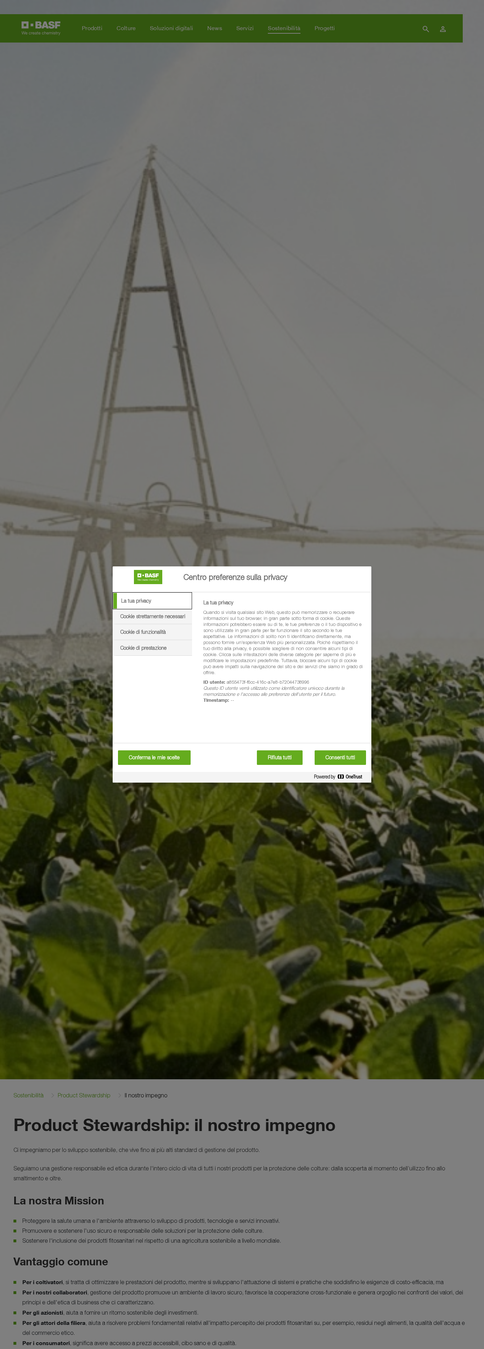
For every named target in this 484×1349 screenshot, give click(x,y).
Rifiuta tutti (280, 757)
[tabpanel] (284, 655)
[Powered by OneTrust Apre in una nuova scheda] (341, 778)
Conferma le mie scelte (154, 757)
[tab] (152, 601)
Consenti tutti (340, 757)
